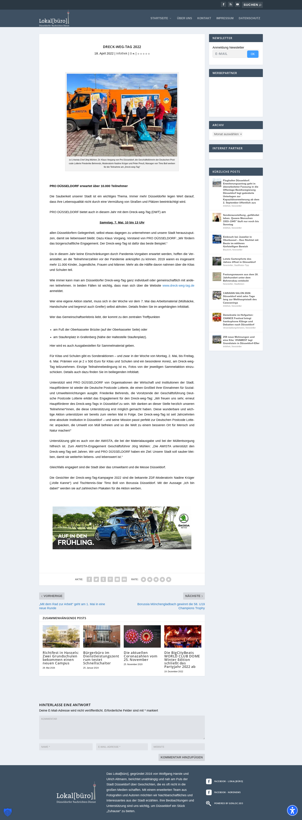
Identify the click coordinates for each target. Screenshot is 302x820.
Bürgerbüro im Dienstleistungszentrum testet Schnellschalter (101, 658)
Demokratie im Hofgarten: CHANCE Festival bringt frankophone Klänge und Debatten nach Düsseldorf (238, 320)
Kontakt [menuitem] (204, 18)
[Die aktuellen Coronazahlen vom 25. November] (142, 636)
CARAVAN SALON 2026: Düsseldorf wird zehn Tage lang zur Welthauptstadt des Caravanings (240, 298)
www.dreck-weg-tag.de (178, 285)
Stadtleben (239, 284)
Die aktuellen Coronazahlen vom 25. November (140, 656)
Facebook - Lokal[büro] (228, 781)
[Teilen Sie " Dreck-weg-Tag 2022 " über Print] (124, 579)
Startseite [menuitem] (159, 18)
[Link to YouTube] (237, 4)
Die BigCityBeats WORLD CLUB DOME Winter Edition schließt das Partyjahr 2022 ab (182, 659)
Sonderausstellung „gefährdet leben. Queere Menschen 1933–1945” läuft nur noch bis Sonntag (241, 220)
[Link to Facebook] (223, 4)
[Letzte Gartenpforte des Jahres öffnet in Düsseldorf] (217, 261)
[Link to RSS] (230, 4)
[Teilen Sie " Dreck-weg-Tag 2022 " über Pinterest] (110, 579)
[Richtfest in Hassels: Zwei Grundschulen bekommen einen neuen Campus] (61, 636)
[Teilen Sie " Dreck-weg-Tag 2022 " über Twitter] (96, 579)
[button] (7, 812)
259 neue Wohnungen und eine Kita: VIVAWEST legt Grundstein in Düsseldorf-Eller (241, 340)
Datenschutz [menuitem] (249, 18)
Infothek (121, 53)
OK (253, 54)
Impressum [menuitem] (224, 18)
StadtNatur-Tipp (241, 265)
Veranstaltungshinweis (234, 328)
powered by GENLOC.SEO (228, 803)
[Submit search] (260, 5)
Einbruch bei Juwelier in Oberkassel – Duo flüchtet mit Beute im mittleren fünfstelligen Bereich (240, 241)
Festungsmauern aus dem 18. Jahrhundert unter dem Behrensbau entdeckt (240, 277)
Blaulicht (227, 250)
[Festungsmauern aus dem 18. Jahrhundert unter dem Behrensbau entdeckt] (217, 276)
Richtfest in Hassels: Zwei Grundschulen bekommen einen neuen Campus (61, 658)
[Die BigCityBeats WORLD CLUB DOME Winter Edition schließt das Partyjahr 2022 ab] (182, 636)
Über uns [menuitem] (184, 18)
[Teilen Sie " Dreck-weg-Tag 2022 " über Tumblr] (103, 579)
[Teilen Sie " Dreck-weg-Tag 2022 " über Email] (117, 579)
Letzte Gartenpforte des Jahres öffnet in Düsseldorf (239, 260)
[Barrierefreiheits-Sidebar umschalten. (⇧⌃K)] (292, 810)
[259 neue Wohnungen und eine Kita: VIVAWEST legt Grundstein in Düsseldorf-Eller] (217, 339)
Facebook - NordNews (227, 792)
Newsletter (237, 206)
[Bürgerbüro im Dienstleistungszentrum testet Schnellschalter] (101, 636)
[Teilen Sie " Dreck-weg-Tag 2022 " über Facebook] (89, 579)
